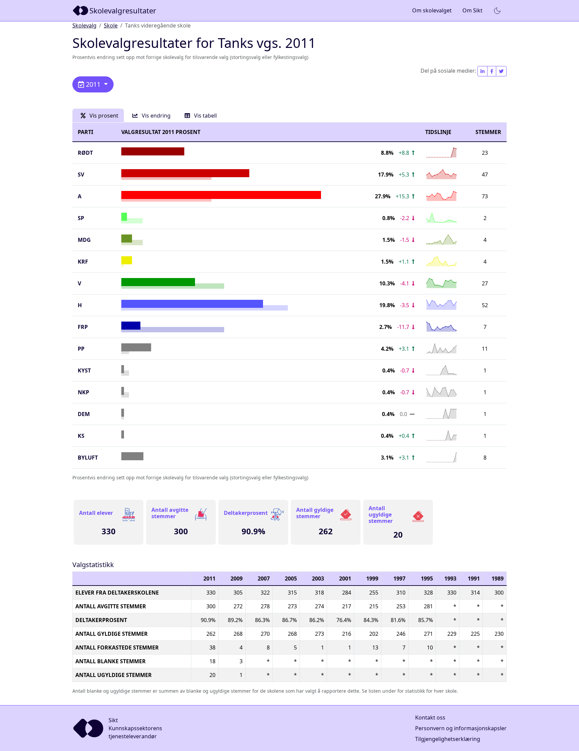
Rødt (85, 152)
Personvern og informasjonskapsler (461, 728)
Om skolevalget (432, 10)
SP (81, 218)
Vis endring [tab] (155, 115)
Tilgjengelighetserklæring (447, 739)
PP (81, 348)
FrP (83, 327)
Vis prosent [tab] (103, 115)
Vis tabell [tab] (205, 115)
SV (81, 174)
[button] (497, 11)
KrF (83, 261)
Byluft (88, 457)
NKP (83, 392)
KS (81, 435)
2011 (93, 84)
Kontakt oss (430, 717)
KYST (84, 370)
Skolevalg (84, 25)
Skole (111, 25)
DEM (84, 414)
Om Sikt (472, 10)
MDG (84, 240)
